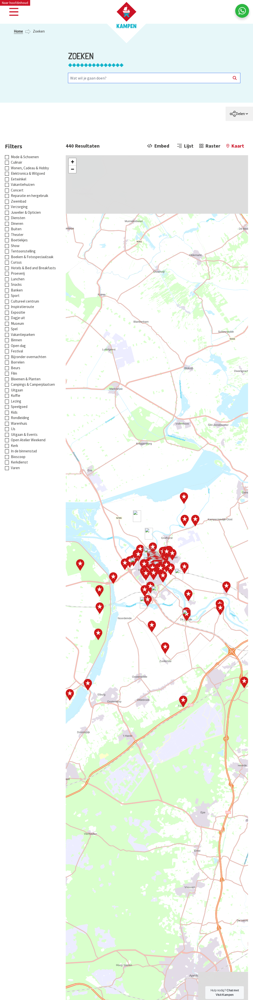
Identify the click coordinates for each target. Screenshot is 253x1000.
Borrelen (17, 362)
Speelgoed (19, 406)
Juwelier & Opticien (26, 212)
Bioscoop (18, 456)
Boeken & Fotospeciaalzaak (32, 256)
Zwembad (18, 201)
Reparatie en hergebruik (29, 195)
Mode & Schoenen (25, 156)
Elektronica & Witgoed (28, 173)
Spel (14, 329)
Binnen (16, 340)
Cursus (16, 262)
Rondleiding (20, 417)
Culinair (16, 162)
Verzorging (19, 206)
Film (14, 373)
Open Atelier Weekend (28, 440)
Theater (17, 234)
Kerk (14, 445)
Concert (17, 190)
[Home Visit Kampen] (126, 15)
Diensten (18, 217)
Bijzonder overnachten (28, 356)
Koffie (15, 395)
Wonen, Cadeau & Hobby (30, 168)
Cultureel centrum (25, 301)
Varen (15, 467)
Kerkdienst (19, 462)
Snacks (16, 284)
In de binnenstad (24, 451)
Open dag (18, 345)
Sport (15, 295)
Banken (17, 290)
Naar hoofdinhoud (15, 2)
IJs (13, 428)
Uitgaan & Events (24, 434)
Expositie (18, 312)
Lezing (16, 401)
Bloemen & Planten (26, 379)
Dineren (17, 223)
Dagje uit (18, 317)
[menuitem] (239, 114)
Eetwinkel (18, 179)
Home (18, 31)
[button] (72, 162)
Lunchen (17, 279)
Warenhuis (19, 423)
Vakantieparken (23, 334)
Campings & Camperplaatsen (33, 384)
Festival (17, 351)
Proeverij (18, 273)
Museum (17, 323)
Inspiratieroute (22, 306)
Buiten (16, 229)
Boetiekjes (19, 240)
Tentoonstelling (23, 251)
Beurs (15, 367)
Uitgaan (17, 390)
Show (15, 245)
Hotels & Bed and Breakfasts (33, 268)
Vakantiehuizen (23, 184)
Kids (14, 412)
